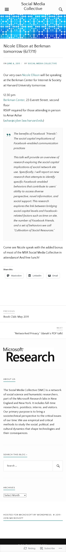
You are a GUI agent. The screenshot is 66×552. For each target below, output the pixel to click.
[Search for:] (33, 466)
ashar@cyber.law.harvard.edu (23, 120)
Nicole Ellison (31, 75)
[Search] (57, 9)
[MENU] (6, 9)
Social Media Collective (33, 6)
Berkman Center (14, 100)
